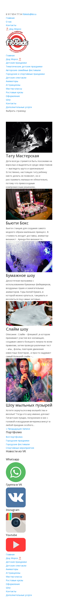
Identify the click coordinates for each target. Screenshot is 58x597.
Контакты (11, 25)
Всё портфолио (14, 436)
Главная (10, 17)
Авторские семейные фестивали (23, 70)
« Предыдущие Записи (18, 428)
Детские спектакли (16, 77)
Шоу (8, 99)
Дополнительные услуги (19, 107)
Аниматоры (12, 81)
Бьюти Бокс (17, 223)
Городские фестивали (18, 444)
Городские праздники (17, 440)
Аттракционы (13, 84)
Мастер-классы (14, 88)
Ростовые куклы (14, 92)
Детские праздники (16, 62)
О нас (9, 21)
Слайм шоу (17, 329)
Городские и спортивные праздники (25, 73)
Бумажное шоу (20, 275)
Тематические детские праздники (24, 66)
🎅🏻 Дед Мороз (13, 28)
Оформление (13, 96)
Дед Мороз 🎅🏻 (13, 59)
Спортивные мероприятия (20, 447)
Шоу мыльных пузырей (29, 405)
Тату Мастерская (22, 156)
